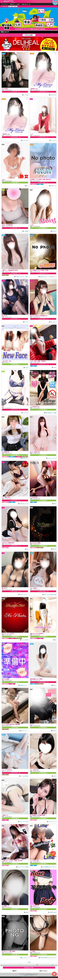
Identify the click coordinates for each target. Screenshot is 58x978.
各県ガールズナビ (43, 970)
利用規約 (25, 975)
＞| (52, 964)
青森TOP (15, 970)
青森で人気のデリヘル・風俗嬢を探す (9, 2)
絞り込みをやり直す (29, 967)
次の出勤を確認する (15, 182)
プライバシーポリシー (30, 975)
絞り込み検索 (29, 35)
